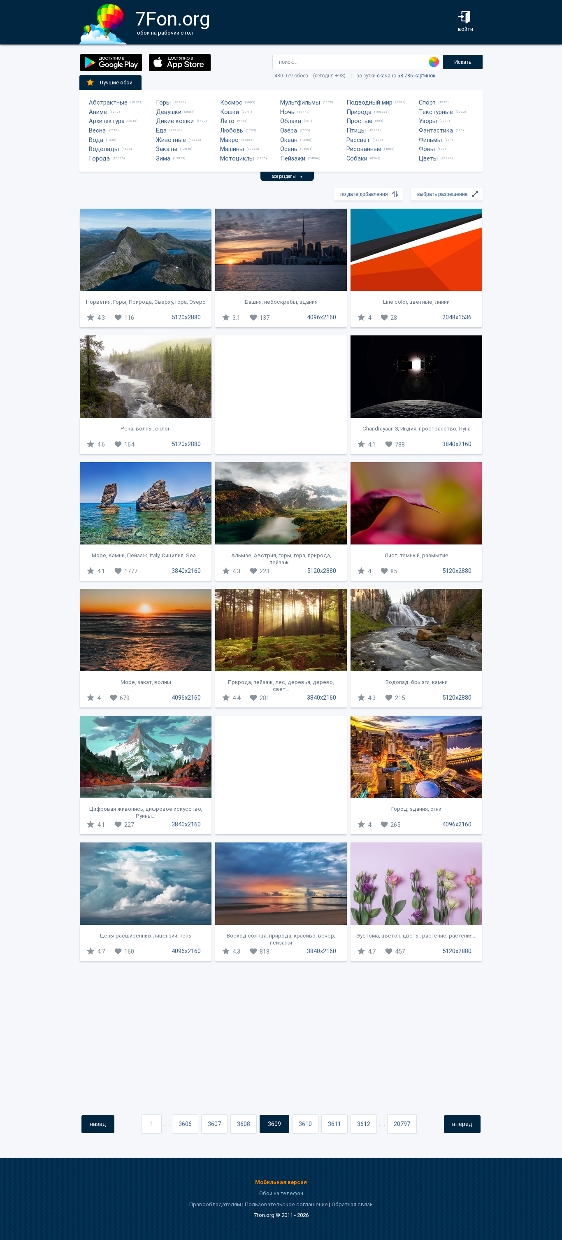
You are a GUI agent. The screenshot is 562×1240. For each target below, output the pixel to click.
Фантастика (436, 130)
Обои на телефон (281, 1193)
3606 (185, 1124)
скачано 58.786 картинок (406, 76)
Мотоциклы (237, 158)
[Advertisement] (281, 394)
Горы (163, 102)
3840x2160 (456, 444)
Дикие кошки (175, 121)
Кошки (229, 112)
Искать (462, 62)
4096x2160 (321, 317)
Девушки (168, 112)
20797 (402, 1124)
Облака (290, 121)
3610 (305, 1124)
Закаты (166, 149)
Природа (359, 112)
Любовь (231, 130)
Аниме (98, 112)
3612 (363, 1124)
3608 (243, 1124)
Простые (359, 121)
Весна (97, 130)
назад (98, 1124)
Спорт (427, 102)
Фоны (427, 149)
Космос (231, 102)
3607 (214, 1124)
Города (99, 158)
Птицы (356, 130)
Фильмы (430, 140)
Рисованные (363, 149)
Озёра (288, 130)
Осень (288, 149)
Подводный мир (369, 102)
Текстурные (436, 112)
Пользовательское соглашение (286, 1204)
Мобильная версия (281, 1182)
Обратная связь (352, 1204)
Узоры (428, 121)
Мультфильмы (300, 102)
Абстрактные (108, 102)
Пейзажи (292, 158)
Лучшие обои (116, 82)
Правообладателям (215, 1204)
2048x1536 (456, 317)
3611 (334, 1124)
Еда (161, 130)
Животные (171, 140)
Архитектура (107, 121)
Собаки (356, 158)
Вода (96, 140)
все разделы (287, 176)
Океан (288, 140)
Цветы (428, 158)
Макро (229, 140)
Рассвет (358, 140)
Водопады (104, 149)
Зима (163, 158)
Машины (232, 149)
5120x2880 (186, 317)
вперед (462, 1124)
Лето (227, 121)
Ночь (287, 112)
